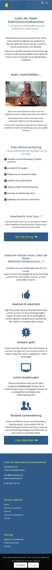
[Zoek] (41, 2)
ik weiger (33, 565)
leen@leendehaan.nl (13, 475)
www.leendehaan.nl (13, 478)
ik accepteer (20, 565)
